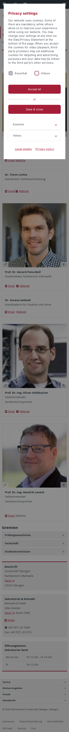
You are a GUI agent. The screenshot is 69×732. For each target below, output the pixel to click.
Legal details (23, 149)
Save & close (34, 109)
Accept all (34, 89)
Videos (45, 73)
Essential (21, 73)
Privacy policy (45, 149)
